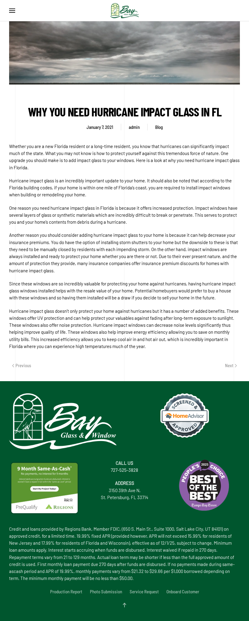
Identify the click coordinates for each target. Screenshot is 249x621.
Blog (159, 127)
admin (134, 127)
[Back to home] (124, 10)
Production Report (66, 591)
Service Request (144, 591)
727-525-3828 (124, 470)
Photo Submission (106, 591)
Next (229, 365)
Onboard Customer (182, 591)
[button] (12, 10)
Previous (23, 365)
